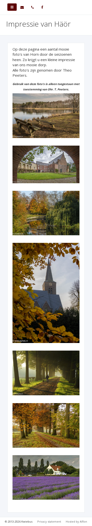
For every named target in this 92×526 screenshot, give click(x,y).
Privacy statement (49, 521)
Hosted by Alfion (76, 521)
